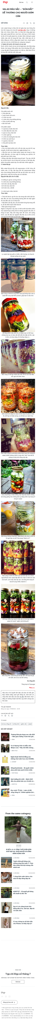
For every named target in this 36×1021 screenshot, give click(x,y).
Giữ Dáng (4, 23)
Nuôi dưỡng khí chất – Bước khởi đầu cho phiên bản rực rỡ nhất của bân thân (22, 781)
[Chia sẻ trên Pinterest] (27, 23)
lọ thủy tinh (16, 724)
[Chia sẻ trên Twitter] (31, 23)
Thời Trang (15, 773)
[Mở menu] (31, 2)
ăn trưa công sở (6, 724)
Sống (13, 739)
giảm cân (24, 724)
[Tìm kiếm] (27, 2)
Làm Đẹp (14, 761)
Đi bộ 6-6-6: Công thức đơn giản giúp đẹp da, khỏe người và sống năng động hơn (18, 851)
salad (30, 724)
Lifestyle (14, 784)
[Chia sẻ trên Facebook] (24, 23)
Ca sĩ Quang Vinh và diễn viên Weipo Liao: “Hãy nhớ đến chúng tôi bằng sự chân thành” (22, 748)
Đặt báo (21, 2)
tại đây (22, 696)
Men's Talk (14, 750)
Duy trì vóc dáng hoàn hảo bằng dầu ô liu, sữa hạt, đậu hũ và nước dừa (23, 908)
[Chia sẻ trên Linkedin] (34, 23)
